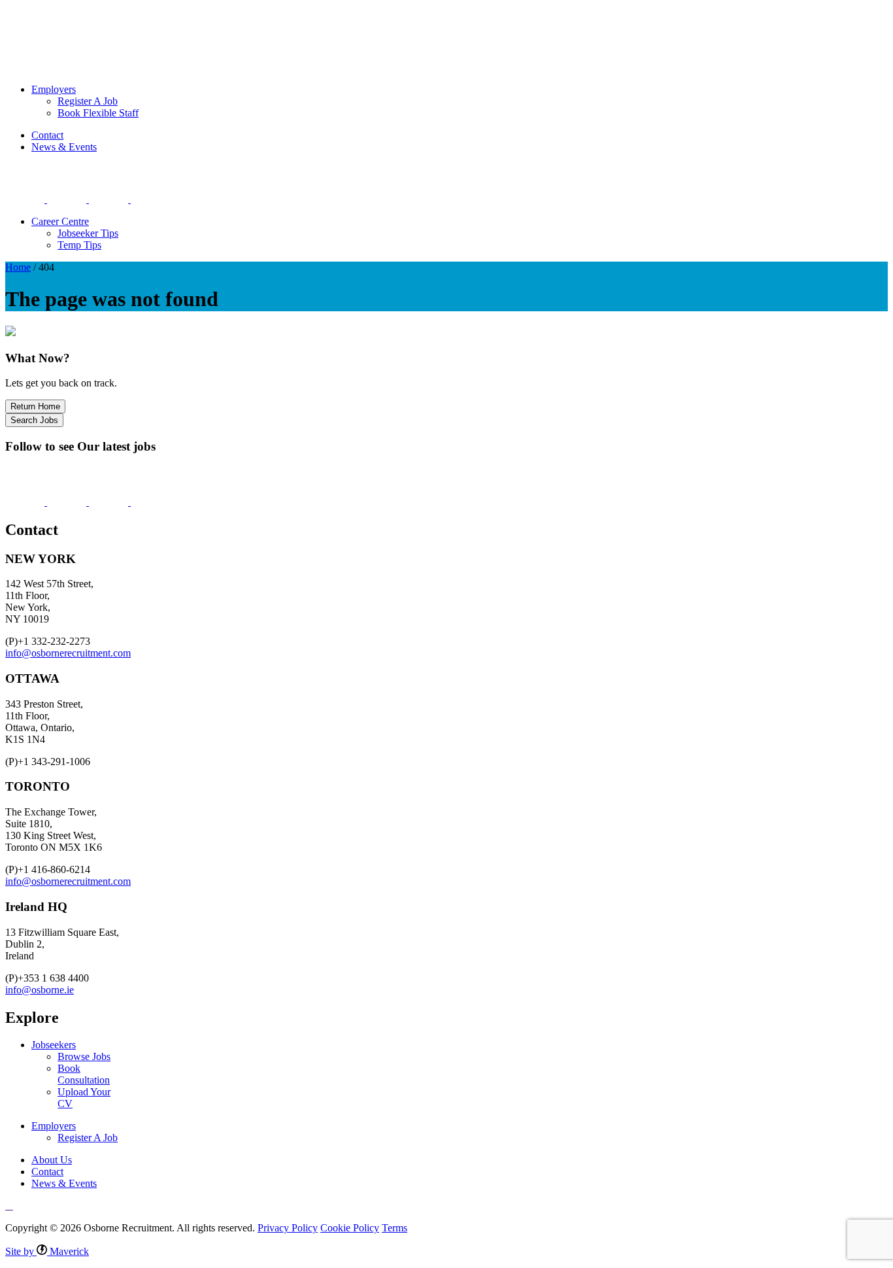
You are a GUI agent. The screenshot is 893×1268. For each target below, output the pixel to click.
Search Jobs (34, 420)
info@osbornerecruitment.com (68, 653)
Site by (47, 1251)
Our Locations (258, 23)
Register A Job (88, 101)
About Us (327, 23)
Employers (121, 23)
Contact (47, 135)
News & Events (64, 146)
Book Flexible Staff (98, 112)
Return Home (35, 406)
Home (18, 267)
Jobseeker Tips (88, 233)
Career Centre (60, 221)
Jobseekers (57, 23)
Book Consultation (84, 1074)
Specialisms (186, 23)
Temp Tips (79, 244)
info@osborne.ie (39, 989)
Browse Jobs (84, 1056)
